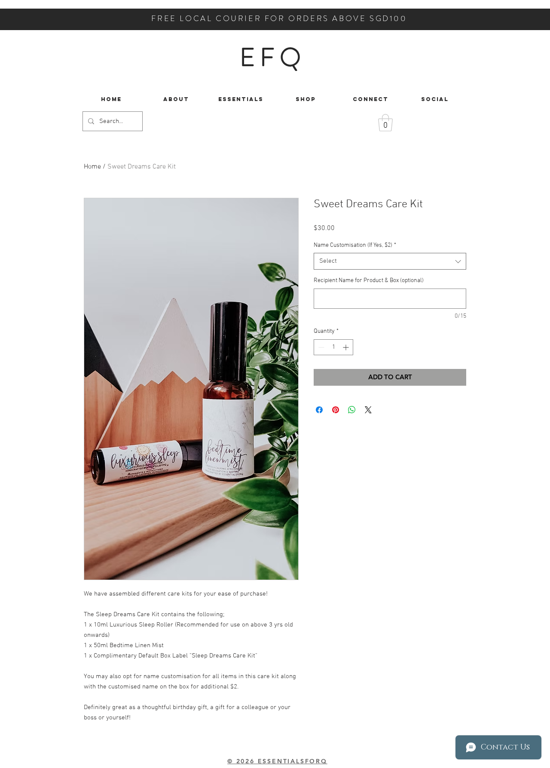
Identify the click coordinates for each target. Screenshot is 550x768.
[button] (385, 122)
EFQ (273, 57)
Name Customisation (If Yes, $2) (355, 245)
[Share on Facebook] (319, 410)
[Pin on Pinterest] (335, 410)
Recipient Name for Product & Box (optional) (369, 280)
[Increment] (346, 347)
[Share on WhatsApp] (352, 410)
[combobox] (390, 261)
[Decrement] (320, 347)
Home (92, 167)
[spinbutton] (333, 347)
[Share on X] (368, 410)
